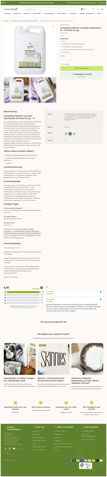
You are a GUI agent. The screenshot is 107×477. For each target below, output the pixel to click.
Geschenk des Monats (39, 447)
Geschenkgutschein (38, 437)
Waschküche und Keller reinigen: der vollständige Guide (19, 379)
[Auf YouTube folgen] (14, 448)
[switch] (88, 467)
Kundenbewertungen (39, 440)
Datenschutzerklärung (88, 439)
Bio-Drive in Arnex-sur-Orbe (62, 444)
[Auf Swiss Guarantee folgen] (18, 448)
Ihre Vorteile (36, 434)
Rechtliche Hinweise (88, 431)
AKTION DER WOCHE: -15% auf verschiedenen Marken (33, 3)
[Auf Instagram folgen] (10, 448)
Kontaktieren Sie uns (60, 431)
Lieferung (57, 437)
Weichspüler (30, 235)
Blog (34, 444)
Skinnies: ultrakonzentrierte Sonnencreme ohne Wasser (51, 379)
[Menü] (91, 463)
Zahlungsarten (58, 434)
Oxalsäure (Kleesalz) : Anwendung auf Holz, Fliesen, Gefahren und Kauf (85, 380)
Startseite (6, 21)
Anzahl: (62, 56)
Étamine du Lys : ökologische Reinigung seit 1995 (24, 21)
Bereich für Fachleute (39, 450)
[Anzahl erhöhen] (69, 60)
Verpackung (57, 440)
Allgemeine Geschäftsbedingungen (89, 435)
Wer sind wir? (37, 431)
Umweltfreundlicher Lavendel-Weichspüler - (26, 231)
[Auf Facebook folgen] (5, 448)
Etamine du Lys (64, 25)
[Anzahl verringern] (62, 60)
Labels (56, 450)
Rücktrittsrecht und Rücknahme (63, 447)
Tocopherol (76, 118)
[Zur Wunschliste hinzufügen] (53, 27)
